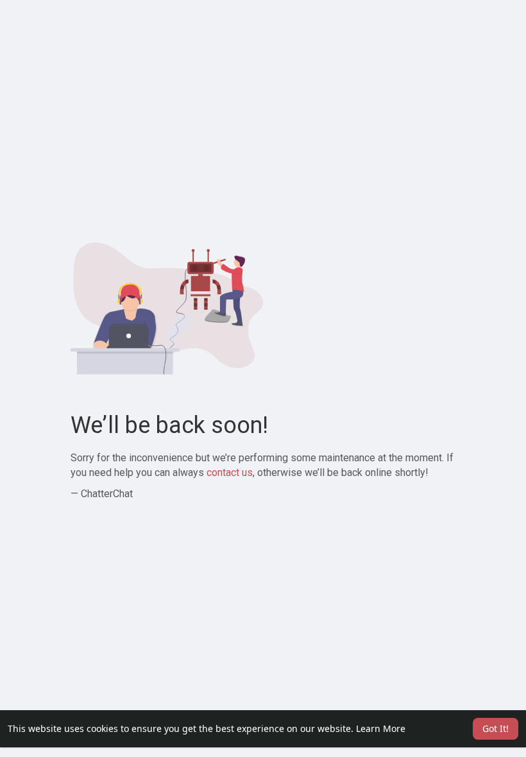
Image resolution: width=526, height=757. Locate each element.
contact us (230, 472)
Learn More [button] (380, 728)
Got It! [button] (495, 728)
